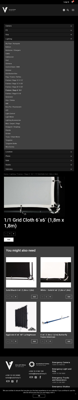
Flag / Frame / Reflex (13, 77)
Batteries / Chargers (13, 50)
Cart (7, 60)
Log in (66, 2)
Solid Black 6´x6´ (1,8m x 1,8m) (20, 290)
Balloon (8, 47)
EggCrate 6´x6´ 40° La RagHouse (21, 335)
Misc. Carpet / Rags (13, 123)
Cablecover (10, 57)
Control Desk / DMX (13, 67)
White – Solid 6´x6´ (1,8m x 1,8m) (55, 290)
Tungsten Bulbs (11, 143)
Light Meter (10, 117)
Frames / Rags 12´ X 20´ (14, 83)
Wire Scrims (10, 147)
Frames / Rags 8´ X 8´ (13, 93)
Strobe (8, 133)
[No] (75, 394)
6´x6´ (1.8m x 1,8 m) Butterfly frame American (54, 336)
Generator (9, 97)
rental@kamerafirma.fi (38, 374)
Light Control (10, 113)
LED (7, 110)
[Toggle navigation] (73, 10)
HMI (7, 103)
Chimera (9, 63)
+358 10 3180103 (58, 364)
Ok (39, 396)
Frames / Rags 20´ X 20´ (14, 87)
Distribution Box (11, 73)
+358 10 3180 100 (36, 371)
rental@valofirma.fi (13, 378)
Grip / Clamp (10, 100)
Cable (8, 53)
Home (6, 174)
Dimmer (8, 70)
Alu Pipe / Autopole (13, 43)
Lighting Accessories (13, 120)
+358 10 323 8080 (12, 375)
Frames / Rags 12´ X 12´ (14, 80)
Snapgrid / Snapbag (13, 127)
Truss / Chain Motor (13, 137)
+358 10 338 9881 (58, 382)
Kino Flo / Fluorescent (13, 107)
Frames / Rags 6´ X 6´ (14, 90)
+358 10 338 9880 (58, 373)
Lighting (13, 174)
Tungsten (9, 140)
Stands (8, 130)
